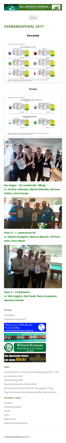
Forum (7, 410)
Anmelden (9, 315)
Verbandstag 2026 (13, 380)
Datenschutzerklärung (15, 422)
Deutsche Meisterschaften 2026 (20, 384)
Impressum (10, 418)
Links (6, 414)
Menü (33, 17)
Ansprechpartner (13, 406)
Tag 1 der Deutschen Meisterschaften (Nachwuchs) (30, 392)
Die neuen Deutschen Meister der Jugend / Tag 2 (29, 388)
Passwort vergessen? (15, 319)
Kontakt (8, 402)
